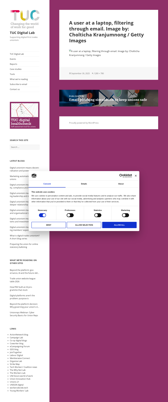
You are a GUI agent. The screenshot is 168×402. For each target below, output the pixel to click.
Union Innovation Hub (20, 379)
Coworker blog (16, 343)
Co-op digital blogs (18, 340)
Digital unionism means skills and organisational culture (23, 211)
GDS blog (14, 349)
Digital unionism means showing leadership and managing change (24, 195)
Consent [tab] (47, 184)
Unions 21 (14, 381)
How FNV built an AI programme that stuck (21, 288)
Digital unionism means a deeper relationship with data (23, 203)
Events (13, 59)
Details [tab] (84, 184)
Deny (48, 225)
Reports (13, 64)
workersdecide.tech (19, 387)
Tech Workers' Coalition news (23, 367)
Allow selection (84, 225)
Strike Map (15, 364)
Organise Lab (16, 361)
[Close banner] (136, 176)
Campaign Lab (16, 337)
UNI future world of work (21, 376)
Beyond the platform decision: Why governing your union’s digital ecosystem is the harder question (24, 305)
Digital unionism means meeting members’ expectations (24, 228)
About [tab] (121, 184)
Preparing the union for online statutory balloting (24, 245)
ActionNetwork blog (19, 334)
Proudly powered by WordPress (84, 122)
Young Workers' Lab (19, 390)
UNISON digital (16, 384)
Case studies (16, 69)
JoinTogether (16, 352)
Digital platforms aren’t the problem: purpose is (22, 297)
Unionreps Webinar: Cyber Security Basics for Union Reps (24, 314)
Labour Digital (16, 355)
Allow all (119, 225)
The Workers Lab (17, 373)
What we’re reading (19, 79)
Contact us (15, 89)
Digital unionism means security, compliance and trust (24, 186)
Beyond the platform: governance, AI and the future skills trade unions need (24, 271)
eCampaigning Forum (20, 346)
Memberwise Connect (20, 358)
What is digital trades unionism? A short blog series (24, 237)
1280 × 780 (99, 73)
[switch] (70, 215)
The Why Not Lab (18, 370)
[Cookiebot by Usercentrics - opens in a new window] (121, 176)
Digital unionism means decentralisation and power (24, 169)
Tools (12, 74)
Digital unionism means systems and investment (23, 220)
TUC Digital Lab (22, 32)
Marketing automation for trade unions (24, 178)
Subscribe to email (18, 84)
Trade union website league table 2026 (22, 280)
